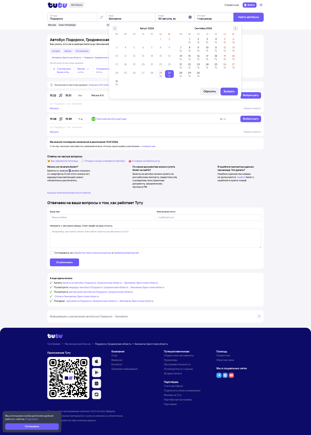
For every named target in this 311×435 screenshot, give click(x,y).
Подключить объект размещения (182, 390)
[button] (190, 17)
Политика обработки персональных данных (71, 420)
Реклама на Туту (173, 395)
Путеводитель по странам (178, 368)
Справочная (232, 4)
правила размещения (126, 252)
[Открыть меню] (261, 5)
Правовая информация (124, 368)
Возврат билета (173, 373)
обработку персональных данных (92, 252)
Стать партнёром (173, 385)
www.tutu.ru (102, 415)
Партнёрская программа (178, 399)
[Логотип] (57, 5)
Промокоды (170, 359)
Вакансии (116, 359)
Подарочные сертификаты (179, 355)
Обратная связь (225, 359)
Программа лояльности (177, 364)
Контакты (116, 364)
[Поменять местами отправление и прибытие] (101, 17)
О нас (114, 355)
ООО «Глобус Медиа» (103, 411)
